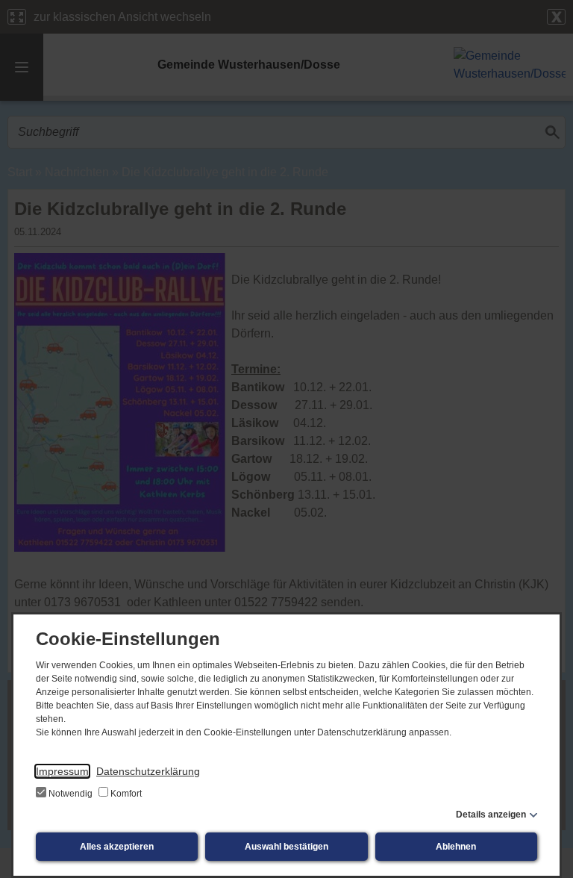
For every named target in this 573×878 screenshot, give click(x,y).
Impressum (62, 771)
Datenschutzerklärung (148, 771)
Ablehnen (456, 846)
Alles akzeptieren (117, 846)
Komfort (125, 793)
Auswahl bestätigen (286, 846)
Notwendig (70, 793)
